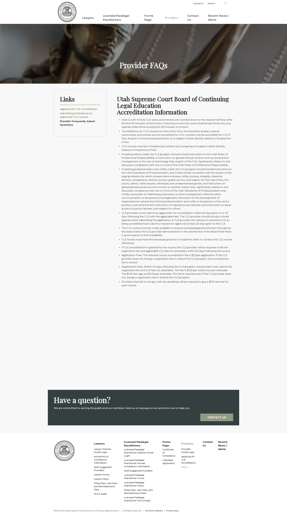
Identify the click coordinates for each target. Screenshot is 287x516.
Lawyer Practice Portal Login (102, 451)
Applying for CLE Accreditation (78, 109)
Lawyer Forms (101, 474)
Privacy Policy (172, 511)
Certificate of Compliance (168, 452)
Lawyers (88, 18)
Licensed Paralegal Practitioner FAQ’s (134, 484)
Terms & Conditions (154, 511)
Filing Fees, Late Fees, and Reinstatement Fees (106, 486)
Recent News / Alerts (218, 18)
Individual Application (168, 462)
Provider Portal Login (188, 451)
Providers (171, 18)
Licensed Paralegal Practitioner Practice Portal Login (138, 452)
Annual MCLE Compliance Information (101, 459)
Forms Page (148, 18)
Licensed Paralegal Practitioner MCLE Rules (137, 499)
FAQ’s (184, 467)
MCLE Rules (100, 494)
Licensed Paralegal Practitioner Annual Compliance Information (137, 463)
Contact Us (193, 18)
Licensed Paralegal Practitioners (116, 18)
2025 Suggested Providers (102, 469)
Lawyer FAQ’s (101, 479)
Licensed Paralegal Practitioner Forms (134, 477)
